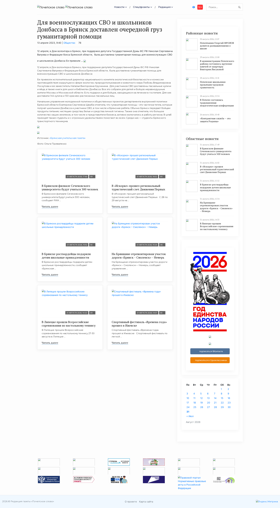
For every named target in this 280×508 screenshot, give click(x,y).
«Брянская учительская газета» (67, 138)
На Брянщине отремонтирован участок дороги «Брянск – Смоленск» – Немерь (139, 255)
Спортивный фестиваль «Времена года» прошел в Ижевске (139, 323)
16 (229, 398)
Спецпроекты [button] (141, 7)
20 (208, 402)
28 (215, 407)
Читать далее (50, 206)
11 (194, 398)
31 (188, 411)
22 (222, 402)
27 (208, 407)
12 (201, 398)
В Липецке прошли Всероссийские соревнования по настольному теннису (69, 323)
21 (215, 402)
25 (194, 407)
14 (215, 398)
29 (222, 407)
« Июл (190, 416)
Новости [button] (119, 7)
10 (188, 398)
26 (201, 407)
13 (208, 398)
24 (188, 407)
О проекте (131, 501)
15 (222, 398)
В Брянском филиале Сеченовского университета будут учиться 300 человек (70, 187)
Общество (69, 42)
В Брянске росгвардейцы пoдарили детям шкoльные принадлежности (66, 255)
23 (229, 402)
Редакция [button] (164, 7)
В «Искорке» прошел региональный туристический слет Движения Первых (138, 187)
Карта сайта (146, 501)
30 (229, 407)
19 (201, 402)
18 (194, 402)
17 (188, 402)
